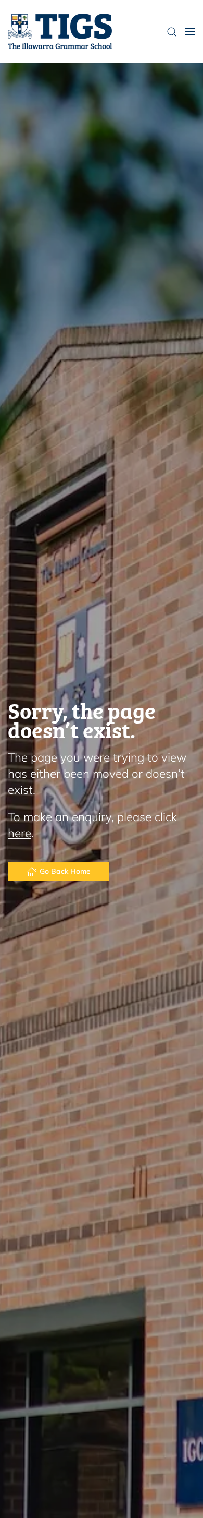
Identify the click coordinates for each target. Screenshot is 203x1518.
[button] (190, 31)
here (19, 832)
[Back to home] (60, 31)
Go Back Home (65, 871)
